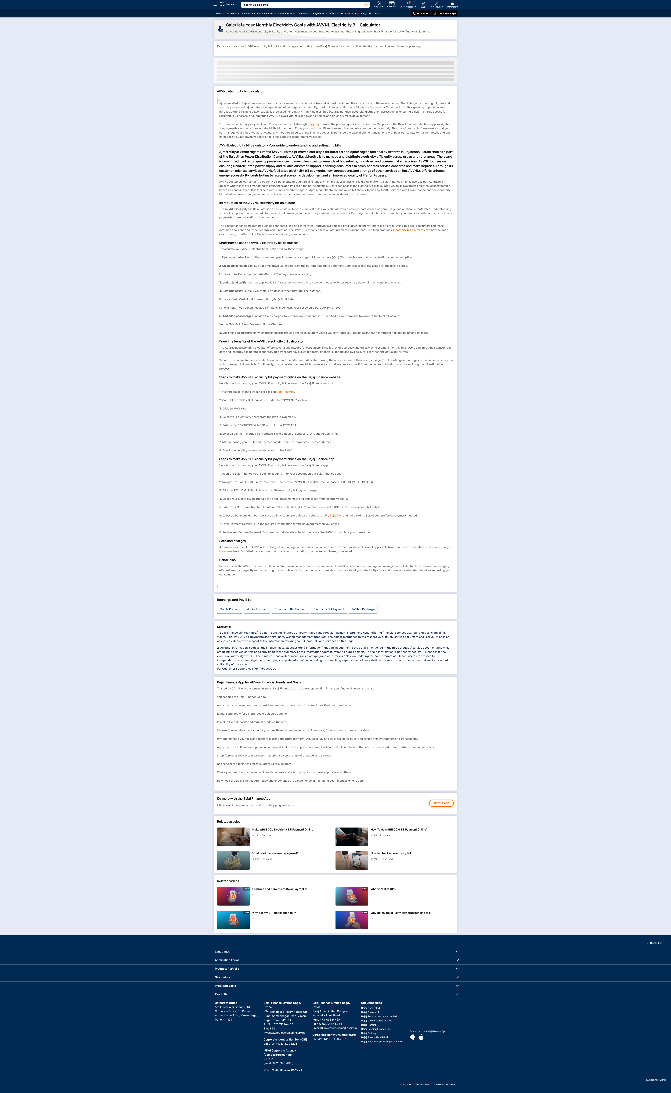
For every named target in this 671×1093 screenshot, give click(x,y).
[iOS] (421, 1037)
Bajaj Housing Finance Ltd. (376, 1029)
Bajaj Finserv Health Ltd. (374, 1037)
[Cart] (423, 3)
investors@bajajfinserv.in (340, 1028)
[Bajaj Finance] (227, 4)
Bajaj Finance (285, 391)
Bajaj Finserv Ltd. (370, 1008)
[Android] (413, 1037)
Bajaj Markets (368, 1024)
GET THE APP (441, 803)
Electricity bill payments (409, 230)
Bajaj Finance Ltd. (371, 1012)
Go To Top (656, 943)
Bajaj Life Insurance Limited (376, 1020)
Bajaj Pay (313, 124)
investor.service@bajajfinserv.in (284, 1032)
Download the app (447, 13)
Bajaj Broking (368, 1033)
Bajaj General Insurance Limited (379, 1016)
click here (225, 551)
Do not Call (422, 13)
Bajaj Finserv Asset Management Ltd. (381, 1041)
